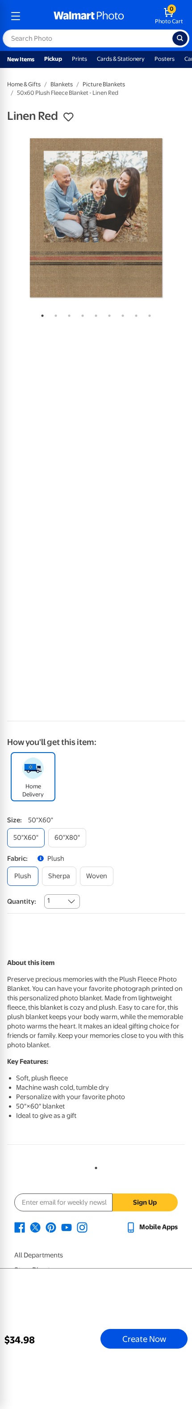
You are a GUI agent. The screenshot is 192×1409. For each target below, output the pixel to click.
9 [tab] (147, 313)
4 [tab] (80, 313)
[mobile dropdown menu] (15, 16)
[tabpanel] (96, 218)
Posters (164, 58)
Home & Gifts (24, 84)
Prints (79, 58)
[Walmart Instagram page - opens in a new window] (82, 1227)
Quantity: (21, 901)
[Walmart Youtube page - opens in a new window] (66, 1227)
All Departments (38, 1255)
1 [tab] (40, 313)
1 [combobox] (48, 901)
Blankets (61, 84)
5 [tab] (94, 313)
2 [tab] (54, 313)
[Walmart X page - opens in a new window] (35, 1227)
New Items (20, 59)
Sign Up (145, 1202)
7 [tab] (121, 313)
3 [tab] (67, 313)
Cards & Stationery (121, 58)
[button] (68, 117)
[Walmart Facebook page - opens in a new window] (19, 1227)
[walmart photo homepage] (89, 16)
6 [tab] (107, 313)
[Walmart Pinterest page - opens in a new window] (51, 1227)
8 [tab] (134, 313)
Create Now (144, 1339)
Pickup (53, 58)
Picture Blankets (104, 84)
